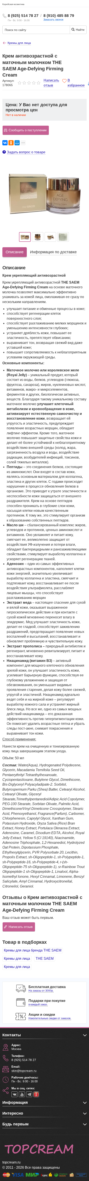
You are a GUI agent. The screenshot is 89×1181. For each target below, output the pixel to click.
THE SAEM (45, 958)
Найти (79, 29)
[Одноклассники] (11, 142)
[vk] (14, 1094)
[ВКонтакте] (5, 142)
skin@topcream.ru (24, 1070)
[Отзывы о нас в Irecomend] (36, 1094)
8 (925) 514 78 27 (23, 15)
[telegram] (29, 1094)
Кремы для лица (17, 958)
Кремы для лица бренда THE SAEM (32, 950)
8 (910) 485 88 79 (58, 15)
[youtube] (22, 1094)
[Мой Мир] (17, 142)
